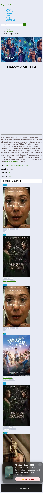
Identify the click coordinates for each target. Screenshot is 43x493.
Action (12, 165)
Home (8, 9)
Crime (26, 165)
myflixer (6, 4)
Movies (9, 13)
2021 (7, 165)
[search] (24, 24)
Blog (8, 18)
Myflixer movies (11, 161)
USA (9, 176)
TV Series (9, 31)
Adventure (19, 165)
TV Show (10, 11)
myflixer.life (25, 488)
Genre (8, 16)
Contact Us (10, 20)
